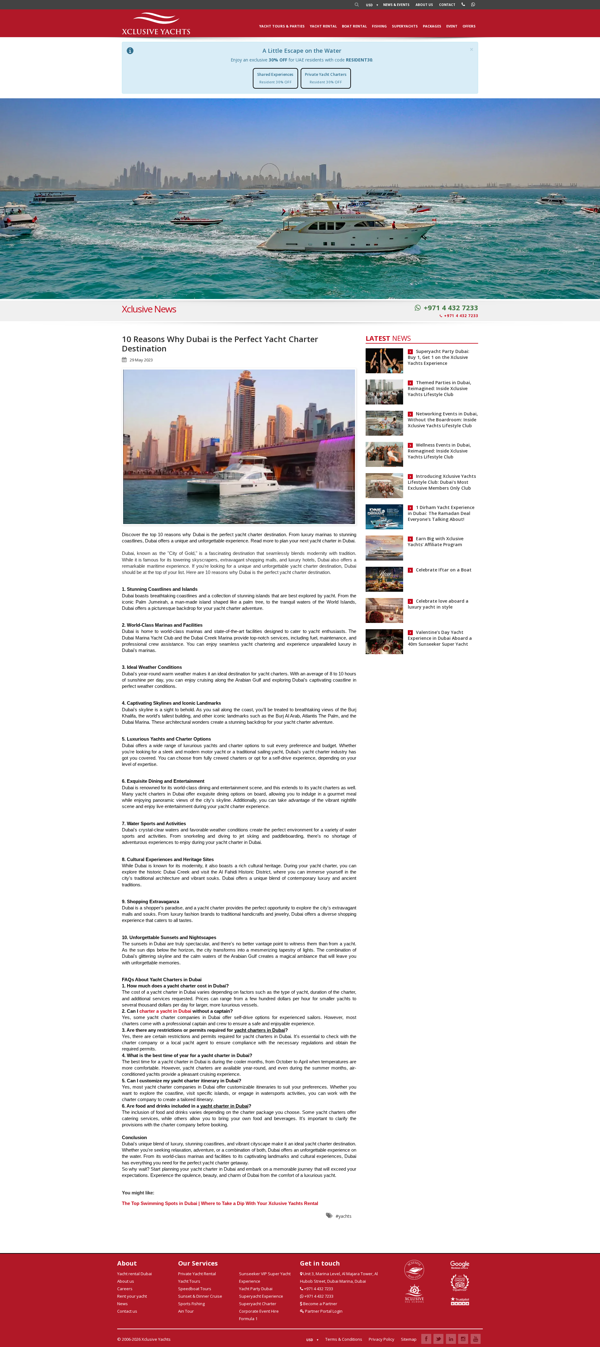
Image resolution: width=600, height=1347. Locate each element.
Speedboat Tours (194, 1288)
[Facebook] (426, 1339)
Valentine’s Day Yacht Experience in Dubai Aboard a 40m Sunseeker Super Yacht (440, 638)
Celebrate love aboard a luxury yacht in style (438, 604)
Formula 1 (248, 1318)
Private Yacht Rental (197, 1273)
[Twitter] (438, 1339)
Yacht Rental (323, 26)
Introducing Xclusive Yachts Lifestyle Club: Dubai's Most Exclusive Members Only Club (442, 482)
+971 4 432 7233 (451, 307)
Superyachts (405, 26)
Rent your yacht (132, 1296)
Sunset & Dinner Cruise (200, 1296)
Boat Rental (354, 26)
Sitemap (409, 1339)
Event (452, 26)
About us (424, 4)
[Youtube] (476, 1339)
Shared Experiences (275, 78)
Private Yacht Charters (326, 78)
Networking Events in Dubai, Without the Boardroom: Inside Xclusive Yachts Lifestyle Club (443, 420)
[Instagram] (463, 1339)
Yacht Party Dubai (255, 1288)
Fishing (379, 26)
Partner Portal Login (323, 1311)
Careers (124, 1288)
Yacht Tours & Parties (282, 26)
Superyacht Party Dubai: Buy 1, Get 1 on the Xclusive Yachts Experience (438, 357)
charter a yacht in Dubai (165, 1011)
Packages (432, 26)
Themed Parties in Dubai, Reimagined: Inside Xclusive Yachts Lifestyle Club (439, 388)
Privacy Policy (381, 1339)
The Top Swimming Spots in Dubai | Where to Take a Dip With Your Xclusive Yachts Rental (220, 1203)
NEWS (388, 338)
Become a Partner (319, 1303)
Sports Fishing (191, 1303)
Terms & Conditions (343, 1339)
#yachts (344, 1216)
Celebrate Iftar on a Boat (444, 570)
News (396, 4)
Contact (447, 4)
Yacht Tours (189, 1281)
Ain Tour (186, 1311)
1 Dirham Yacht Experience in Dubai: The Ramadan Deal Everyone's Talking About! (441, 513)
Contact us (127, 1311)
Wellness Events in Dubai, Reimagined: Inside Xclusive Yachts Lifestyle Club (439, 451)
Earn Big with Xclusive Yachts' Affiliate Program (435, 541)
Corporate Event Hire (259, 1311)
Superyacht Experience (261, 1296)
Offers (469, 26)
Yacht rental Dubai (134, 1273)
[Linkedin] (451, 1339)
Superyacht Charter (257, 1303)
